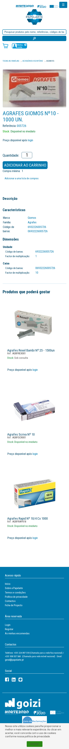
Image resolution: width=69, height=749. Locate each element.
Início (7, 583)
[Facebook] (7, 679)
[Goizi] (22, 703)
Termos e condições (15, 592)
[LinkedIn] (14, 679)
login (30, 140)
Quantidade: (11, 155)
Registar (9, 629)
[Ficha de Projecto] (38, 6)
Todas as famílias (11, 61)
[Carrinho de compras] (5, 45)
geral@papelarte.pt (14, 659)
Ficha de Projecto (13, 605)
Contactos (10, 601)
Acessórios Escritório (32, 61)
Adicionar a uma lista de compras (22, 178)
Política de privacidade (16, 596)
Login (7, 625)
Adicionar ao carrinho (25, 165)
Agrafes (50, 61)
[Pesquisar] (34, 38)
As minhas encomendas (17, 633)
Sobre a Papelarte (14, 588)
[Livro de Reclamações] (34, 721)
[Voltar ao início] (34, 16)
